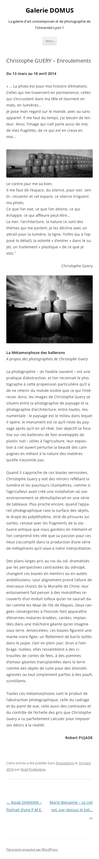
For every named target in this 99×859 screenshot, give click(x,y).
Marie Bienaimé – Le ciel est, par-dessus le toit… (71, 810)
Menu (50, 41)
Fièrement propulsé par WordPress (32, 849)
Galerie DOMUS (50, 10)
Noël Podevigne (33, 769)
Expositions (65, 763)
